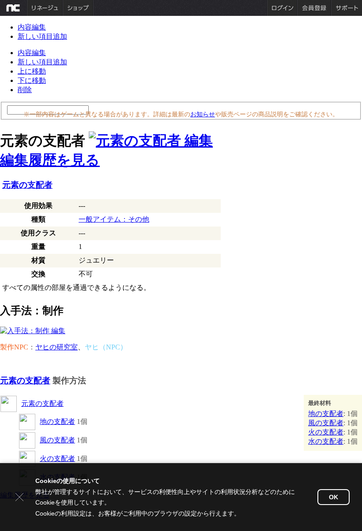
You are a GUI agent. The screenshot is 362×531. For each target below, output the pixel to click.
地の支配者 (57, 421)
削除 (25, 89)
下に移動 (32, 80)
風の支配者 (57, 440)
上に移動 (32, 71)
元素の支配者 (27, 184)
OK (333, 497)
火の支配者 (57, 458)
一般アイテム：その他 (114, 219)
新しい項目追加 (42, 36)
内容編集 (32, 27)
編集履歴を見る (50, 160)
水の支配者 (325, 441)
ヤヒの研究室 (56, 347)
